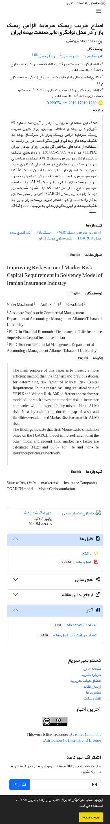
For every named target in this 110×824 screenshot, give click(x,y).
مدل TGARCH (89, 238)
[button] (77, 806)
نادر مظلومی (94, 56)
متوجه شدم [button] (91, 817)
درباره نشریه (91, 674)
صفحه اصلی (92, 668)
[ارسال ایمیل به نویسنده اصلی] (36, 55)
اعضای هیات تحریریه (85, 680)
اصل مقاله (76, 562)
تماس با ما (93, 692)
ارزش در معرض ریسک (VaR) (79, 232)
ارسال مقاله (92, 686)
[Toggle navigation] (56, 11)
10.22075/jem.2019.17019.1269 (70, 103)
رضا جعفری (46, 56)
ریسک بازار (44, 232)
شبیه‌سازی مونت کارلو (55, 238)
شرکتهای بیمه (20, 232)
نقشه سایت (92, 698)
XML (86, 554)
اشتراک (19, 784)
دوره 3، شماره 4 (38, 512)
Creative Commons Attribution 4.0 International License (72, 737)
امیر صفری (70, 56)
